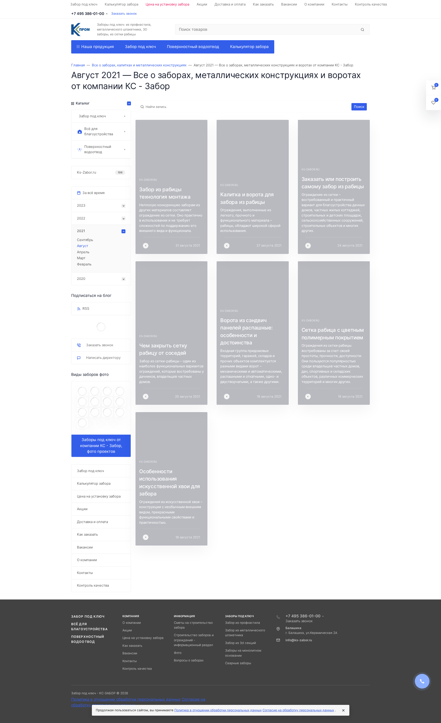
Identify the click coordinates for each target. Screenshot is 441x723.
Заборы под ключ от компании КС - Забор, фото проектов (101, 445)
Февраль (84, 264)
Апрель (83, 252)
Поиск (359, 106)
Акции (127, 630)
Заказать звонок (124, 13)
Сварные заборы (238, 663)
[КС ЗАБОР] (80, 29)
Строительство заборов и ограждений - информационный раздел (194, 640)
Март (81, 258)
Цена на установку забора (143, 638)
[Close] (343, 710)
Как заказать (132, 645)
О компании (131, 623)
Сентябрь (85, 240)
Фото (177, 653)
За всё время (93, 193)
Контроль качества (137, 668)
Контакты (129, 661)
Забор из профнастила (242, 623)
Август (82, 246)
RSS (85, 308)
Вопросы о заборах (189, 660)
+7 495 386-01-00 (87, 13)
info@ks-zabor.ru (299, 640)
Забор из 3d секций (240, 643)
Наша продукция (97, 46)
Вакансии (129, 653)
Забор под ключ (88, 616)
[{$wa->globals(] (101, 327)
